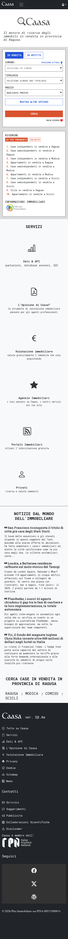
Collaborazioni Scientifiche (28, 822)
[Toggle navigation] (21, 4)
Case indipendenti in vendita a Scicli (35, 178)
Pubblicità (14, 815)
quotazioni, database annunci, (29, 265)
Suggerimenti (16, 809)
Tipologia (11, 75)
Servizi (12, 735)
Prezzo (9, 87)
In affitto (34, 55)
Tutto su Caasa (17, 728)
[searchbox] (34, 81)
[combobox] (34, 68)
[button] (64, 4)
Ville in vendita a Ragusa (27, 190)
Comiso (51, 693)
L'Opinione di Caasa (21, 748)
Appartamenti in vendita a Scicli (33, 194)
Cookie (11, 768)
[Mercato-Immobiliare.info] (34, 207)
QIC (55, 265)
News (9, 781)
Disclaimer (14, 828)
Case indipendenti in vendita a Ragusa (35, 146)
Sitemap (12, 774)
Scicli (11, 698)
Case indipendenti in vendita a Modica (35, 158)
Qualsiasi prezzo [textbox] (17, 92)
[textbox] (34, 68)
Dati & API (14, 741)
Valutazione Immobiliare (24, 754)
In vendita (14, 55)
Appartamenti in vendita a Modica (32, 174)
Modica (31, 693)
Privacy (12, 761)
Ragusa (11, 693)
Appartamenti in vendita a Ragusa (32, 162)
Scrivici (12, 802)
